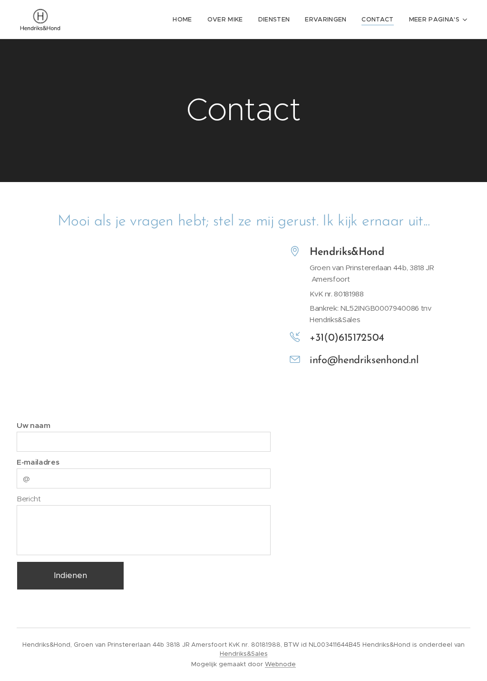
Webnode (280, 664)
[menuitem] (184, 19)
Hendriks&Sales (244, 654)
